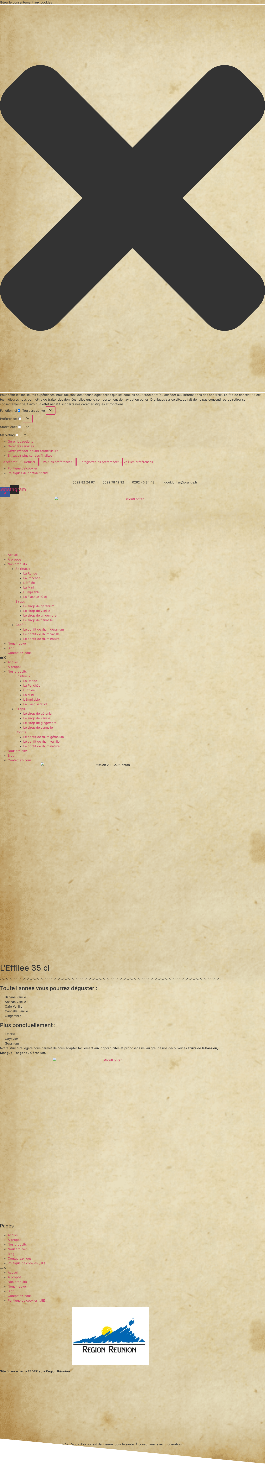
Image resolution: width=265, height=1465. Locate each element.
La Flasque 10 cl (35, 597)
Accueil (13, 555)
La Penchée (31, 578)
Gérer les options (20, 441)
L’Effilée (29, 583)
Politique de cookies (23, 468)
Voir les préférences (57, 462)
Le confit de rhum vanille (41, 634)
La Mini (28, 587)
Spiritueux (23, 569)
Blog (11, 648)
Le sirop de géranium (38, 606)
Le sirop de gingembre (39, 615)
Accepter (10, 462)
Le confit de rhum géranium (43, 629)
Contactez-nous (19, 653)
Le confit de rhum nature (41, 639)
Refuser (29, 462)
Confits (21, 625)
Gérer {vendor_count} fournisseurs (33, 451)
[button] (132, 198)
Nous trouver (17, 643)
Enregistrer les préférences (99, 462)
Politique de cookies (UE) (26, 1263)
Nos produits (17, 564)
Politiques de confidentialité (28, 473)
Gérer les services (21, 446)
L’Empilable (31, 592)
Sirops (20, 601)
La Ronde (30, 573)
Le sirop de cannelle (38, 620)
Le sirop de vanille (36, 611)
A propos (14, 559)
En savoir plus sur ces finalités (30, 455)
